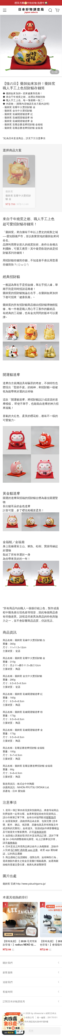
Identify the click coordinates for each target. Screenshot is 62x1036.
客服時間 (8, 991)
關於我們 (8, 962)
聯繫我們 (51, 817)
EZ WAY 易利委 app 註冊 (24, 850)
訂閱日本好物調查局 (14, 1001)
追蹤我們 (8, 982)
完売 (31, 1030)
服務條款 (12, 842)
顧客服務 (8, 972)
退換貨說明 (40, 831)
